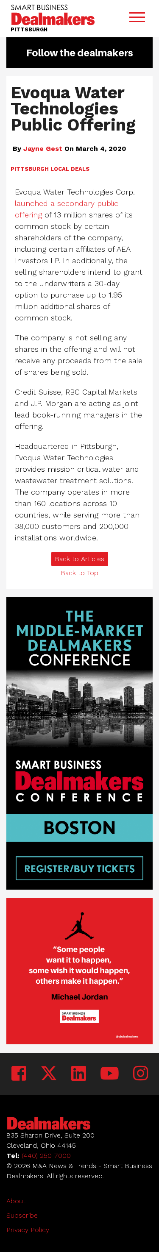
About (15, 1201)
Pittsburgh (30, 169)
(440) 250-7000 (46, 1156)
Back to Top (79, 573)
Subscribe (22, 1215)
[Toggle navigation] (137, 19)
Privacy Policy (27, 1230)
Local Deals (69, 169)
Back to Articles (79, 559)
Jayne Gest (42, 149)
